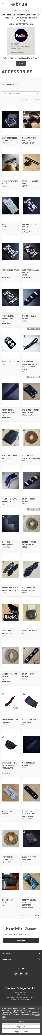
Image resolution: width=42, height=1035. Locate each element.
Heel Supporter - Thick (8, 901)
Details (21, 63)
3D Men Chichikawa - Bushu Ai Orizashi (9, 500)
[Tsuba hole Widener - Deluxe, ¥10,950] (10, 162)
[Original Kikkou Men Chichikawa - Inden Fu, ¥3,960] (10, 569)
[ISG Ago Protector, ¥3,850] (31, 612)
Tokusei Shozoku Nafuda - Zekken (8, 632)
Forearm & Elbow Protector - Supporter (29, 902)
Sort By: (5, 93)
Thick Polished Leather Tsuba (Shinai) (31, 457)
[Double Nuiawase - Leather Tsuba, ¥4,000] (31, 523)
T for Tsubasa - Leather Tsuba (8, 858)
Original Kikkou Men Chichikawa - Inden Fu (10, 589)
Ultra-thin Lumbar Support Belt (9, 457)
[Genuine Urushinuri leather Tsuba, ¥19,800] (10, 119)
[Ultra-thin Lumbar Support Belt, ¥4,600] (10, 437)
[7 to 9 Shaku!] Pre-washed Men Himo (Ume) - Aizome (29, 813)
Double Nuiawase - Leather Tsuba (29, 543)
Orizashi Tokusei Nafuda (29, 225)
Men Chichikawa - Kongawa (29, 764)
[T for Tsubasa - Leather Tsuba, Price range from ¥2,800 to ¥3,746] (10, 838)
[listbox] (23, 93)
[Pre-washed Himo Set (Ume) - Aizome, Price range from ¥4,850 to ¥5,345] (31, 391)
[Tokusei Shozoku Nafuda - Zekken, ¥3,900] (10, 612)
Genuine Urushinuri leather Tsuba (9, 139)
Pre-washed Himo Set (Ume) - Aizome (30, 411)
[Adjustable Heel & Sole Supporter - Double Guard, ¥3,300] (10, 744)
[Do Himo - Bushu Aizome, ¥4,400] (31, 480)
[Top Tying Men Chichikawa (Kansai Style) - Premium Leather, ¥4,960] (31, 343)
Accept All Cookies (21, 1031)
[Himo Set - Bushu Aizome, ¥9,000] (10, 205)
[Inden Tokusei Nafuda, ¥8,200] (10, 251)
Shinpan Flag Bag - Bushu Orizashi (9, 411)
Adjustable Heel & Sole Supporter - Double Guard (9, 765)
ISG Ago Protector (29, 631)
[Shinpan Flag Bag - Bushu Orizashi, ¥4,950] (10, 391)
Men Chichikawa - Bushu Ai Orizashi (29, 589)
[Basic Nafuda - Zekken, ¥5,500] (10, 343)
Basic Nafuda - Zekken (10, 362)
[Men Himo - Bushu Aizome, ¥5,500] (31, 297)
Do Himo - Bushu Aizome (28, 500)
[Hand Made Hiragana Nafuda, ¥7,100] (31, 251)
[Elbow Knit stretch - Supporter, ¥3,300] (31, 701)
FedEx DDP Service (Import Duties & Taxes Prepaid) (21, 58)
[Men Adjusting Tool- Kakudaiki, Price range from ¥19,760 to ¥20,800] (31, 119)
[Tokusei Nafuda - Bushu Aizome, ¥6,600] (10, 297)
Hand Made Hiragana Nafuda (30, 271)
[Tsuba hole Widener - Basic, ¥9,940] (31, 162)
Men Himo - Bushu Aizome (29, 317)
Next (35, 100)
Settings (21, 1021)
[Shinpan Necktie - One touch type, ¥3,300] (10, 701)
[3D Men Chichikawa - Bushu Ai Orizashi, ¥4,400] (10, 480)
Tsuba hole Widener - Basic (30, 182)
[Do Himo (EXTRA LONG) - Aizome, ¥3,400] (31, 655)
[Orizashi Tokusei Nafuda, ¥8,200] (31, 205)
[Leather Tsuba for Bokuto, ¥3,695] (10, 655)
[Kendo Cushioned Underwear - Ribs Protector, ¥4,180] (10, 523)
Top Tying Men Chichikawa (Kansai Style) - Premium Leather (30, 365)
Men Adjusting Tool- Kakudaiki (30, 139)
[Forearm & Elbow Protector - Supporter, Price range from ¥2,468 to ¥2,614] (31, 881)
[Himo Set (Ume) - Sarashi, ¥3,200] (10, 792)
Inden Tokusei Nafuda (10, 270)
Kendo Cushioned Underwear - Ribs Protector (8, 544)
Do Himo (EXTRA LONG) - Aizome (31, 675)
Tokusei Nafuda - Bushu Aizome (8, 317)
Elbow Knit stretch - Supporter (30, 721)
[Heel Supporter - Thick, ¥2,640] (10, 881)
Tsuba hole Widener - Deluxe (10, 182)
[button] (21, 84)
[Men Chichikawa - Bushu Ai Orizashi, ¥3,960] (31, 569)
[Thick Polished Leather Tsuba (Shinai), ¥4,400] (31, 437)
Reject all (21, 1026)
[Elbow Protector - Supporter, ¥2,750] (31, 838)
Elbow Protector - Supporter (29, 858)
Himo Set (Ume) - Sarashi (8, 812)
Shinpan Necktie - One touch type (10, 721)
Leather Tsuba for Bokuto (9, 675)
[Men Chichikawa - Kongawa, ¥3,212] (31, 744)
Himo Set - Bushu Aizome (8, 225)
